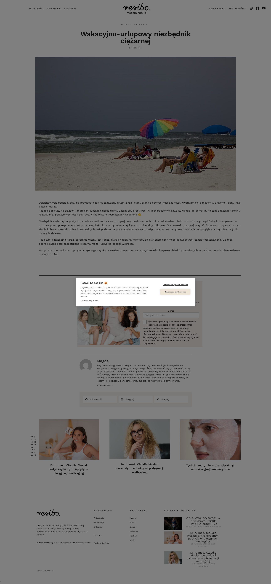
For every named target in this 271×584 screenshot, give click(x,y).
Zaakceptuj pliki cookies (175, 292)
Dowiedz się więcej (89, 301)
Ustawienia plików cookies (175, 285)
